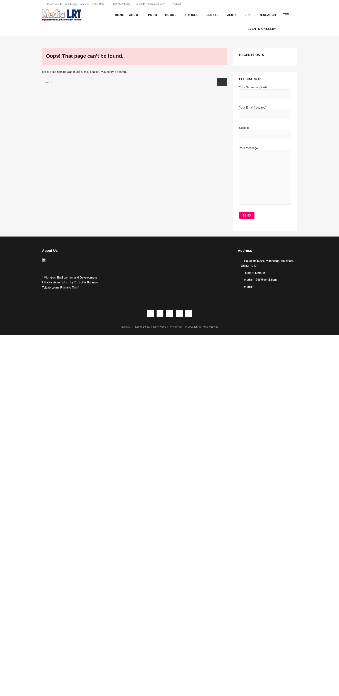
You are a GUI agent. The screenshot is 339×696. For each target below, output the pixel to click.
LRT (248, 14)
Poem (152, 14)
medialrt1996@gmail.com (150, 4)
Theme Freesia (159, 326)
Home (119, 14)
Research (267, 14)
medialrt (176, 4)
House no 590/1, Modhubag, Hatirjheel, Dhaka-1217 (74, 4)
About (134, 14)
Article (191, 14)
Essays (212, 14)
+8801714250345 (120, 4)
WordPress (176, 326)
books (171, 14)
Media (231, 14)
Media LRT (127, 326)
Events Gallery (262, 28)
